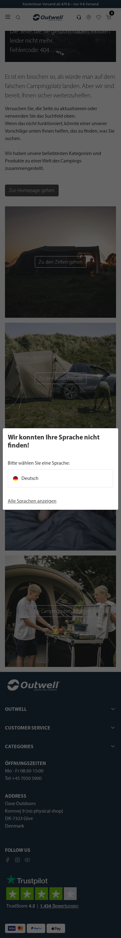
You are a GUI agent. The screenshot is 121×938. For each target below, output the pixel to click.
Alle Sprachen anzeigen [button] (32, 501)
